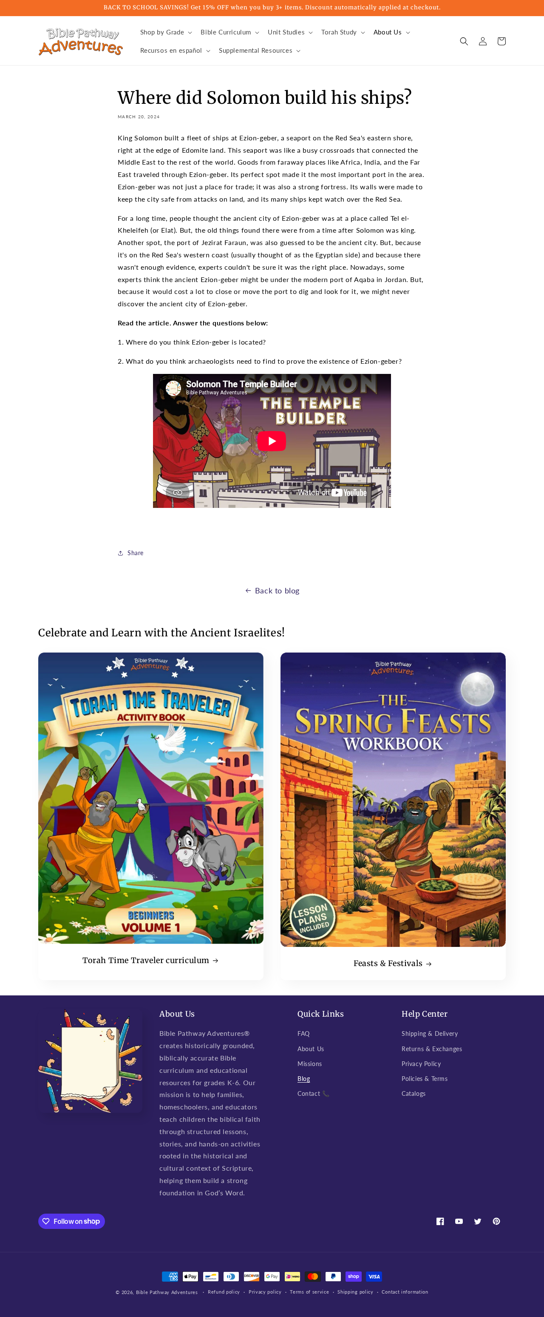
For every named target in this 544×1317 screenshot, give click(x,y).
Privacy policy (265, 1291)
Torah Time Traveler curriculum (146, 960)
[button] (165, 32)
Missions (310, 1063)
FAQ (304, 1033)
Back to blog (277, 590)
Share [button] (136, 552)
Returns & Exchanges (432, 1048)
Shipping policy (355, 1291)
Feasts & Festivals (388, 963)
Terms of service (309, 1291)
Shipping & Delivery (430, 1033)
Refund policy (224, 1291)
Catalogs (414, 1093)
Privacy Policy (421, 1063)
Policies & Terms (425, 1078)
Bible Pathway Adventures (167, 1292)
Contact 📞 (313, 1093)
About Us (311, 1048)
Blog (304, 1078)
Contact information (405, 1291)
